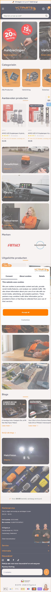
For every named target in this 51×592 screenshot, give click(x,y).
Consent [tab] (9, 276)
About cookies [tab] (25, 276)
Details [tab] (42, 276)
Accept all (25, 312)
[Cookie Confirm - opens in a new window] (41, 270)
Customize (25, 320)
